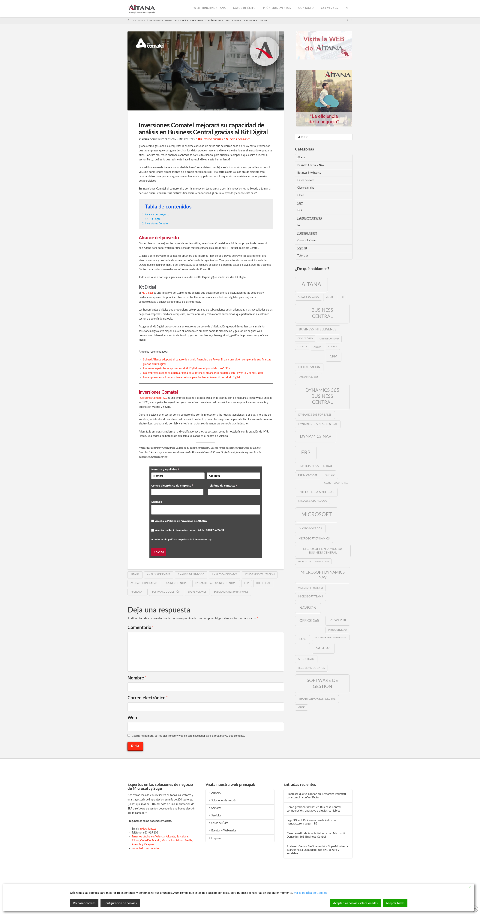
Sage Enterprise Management (330, 637)
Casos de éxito (305, 180)
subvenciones (197, 592)
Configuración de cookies (120, 903)
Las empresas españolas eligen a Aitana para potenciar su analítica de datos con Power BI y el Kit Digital (203, 373)
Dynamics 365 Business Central (216, 583)
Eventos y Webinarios (223, 830)
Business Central (176, 583)
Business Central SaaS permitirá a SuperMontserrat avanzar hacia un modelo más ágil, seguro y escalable (318, 850)
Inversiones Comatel (156, 223)
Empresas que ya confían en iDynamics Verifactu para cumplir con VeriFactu (316, 796)
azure (330, 297)
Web (132, 718)
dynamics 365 (308, 376)
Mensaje (156, 501)
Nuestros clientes (211, 139)
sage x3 (323, 648)
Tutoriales (302, 255)
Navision (307, 608)
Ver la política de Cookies (310, 892)
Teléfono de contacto (229, 485)
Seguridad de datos (311, 668)
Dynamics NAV (315, 436)
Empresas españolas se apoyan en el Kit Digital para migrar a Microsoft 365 (186, 368)
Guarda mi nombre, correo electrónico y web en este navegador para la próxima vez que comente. (188, 736)
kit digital (263, 583)
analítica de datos (224, 574)
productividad (337, 630)
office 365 (309, 621)
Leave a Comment (239, 139)
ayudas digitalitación (260, 574)
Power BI (338, 620)
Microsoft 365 (310, 528)
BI (342, 297)
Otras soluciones (306, 240)
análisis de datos (158, 574)
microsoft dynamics (314, 538)
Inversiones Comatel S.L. (153, 398)
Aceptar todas (395, 903)
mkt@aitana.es (148, 828)
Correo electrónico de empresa (177, 485)
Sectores (216, 808)
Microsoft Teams (310, 596)
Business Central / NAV (310, 165)
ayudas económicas (143, 583)
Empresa (216, 838)
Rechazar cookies (84, 903)
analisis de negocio (191, 574)
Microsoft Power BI (310, 588)
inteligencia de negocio (312, 501)
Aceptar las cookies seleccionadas (355, 903)
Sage (302, 639)
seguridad (306, 659)
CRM (300, 203)
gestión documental (336, 483)
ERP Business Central (316, 466)
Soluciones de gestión (223, 800)
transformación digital (316, 698)
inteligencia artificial (316, 491)
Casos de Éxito (219, 823)
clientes (302, 346)
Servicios (216, 815)
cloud (317, 347)
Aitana (301, 157)
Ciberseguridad (305, 188)
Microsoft (137, 592)
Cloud (300, 195)
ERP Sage (330, 475)
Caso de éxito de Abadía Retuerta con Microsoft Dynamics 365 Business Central (316, 835)
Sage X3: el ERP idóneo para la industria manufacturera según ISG (311, 822)
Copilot (332, 346)
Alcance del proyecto (157, 214)
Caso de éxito (305, 338)
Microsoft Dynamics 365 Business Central (323, 550)
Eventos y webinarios (309, 218)
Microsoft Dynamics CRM (313, 561)
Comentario (141, 627)
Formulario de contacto (145, 848)
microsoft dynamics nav (323, 574)
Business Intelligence (309, 173)
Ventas (301, 707)
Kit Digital (155, 219)
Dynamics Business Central (317, 424)
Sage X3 (302, 248)
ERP (246, 583)
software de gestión (166, 592)
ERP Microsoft (307, 475)
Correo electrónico (148, 698)
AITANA (215, 793)
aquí (210, 539)
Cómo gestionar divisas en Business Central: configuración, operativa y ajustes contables (314, 809)
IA (298, 225)
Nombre (137, 678)
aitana (135, 574)
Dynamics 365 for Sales (315, 414)
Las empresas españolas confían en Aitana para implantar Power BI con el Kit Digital (191, 377)
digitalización (309, 367)
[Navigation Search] (347, 8)
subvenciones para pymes (231, 592)
